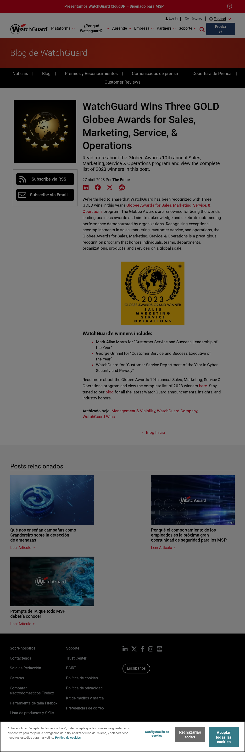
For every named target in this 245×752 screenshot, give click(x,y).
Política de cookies (68, 737)
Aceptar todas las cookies (224, 737)
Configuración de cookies (157, 733)
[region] (122, 736)
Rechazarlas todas (190, 734)
